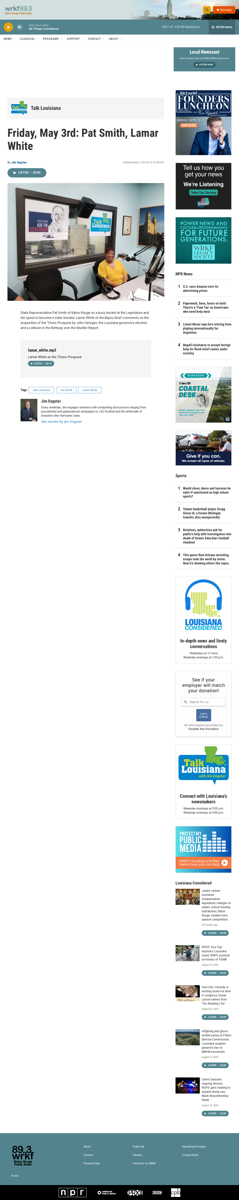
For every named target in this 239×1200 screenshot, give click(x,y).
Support (73, 38)
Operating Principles (194, 1146)
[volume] (19, 27)
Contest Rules (190, 1155)
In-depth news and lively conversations (203, 643)
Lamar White (89, 390)
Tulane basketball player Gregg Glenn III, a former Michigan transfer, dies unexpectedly (204, 513)
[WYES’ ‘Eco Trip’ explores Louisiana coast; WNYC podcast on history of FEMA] (188, 953)
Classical (27, 38)
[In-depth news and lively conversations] (203, 605)
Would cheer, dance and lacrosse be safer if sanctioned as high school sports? (207, 492)
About (113, 38)
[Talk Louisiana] (19, 108)
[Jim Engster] (29, 410)
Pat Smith (66, 390)
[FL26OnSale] (203, 122)
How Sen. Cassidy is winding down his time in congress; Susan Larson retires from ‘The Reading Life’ (216, 995)
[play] (8, 27)
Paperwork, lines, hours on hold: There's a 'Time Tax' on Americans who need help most (205, 307)
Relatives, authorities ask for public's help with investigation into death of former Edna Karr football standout (207, 536)
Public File (138, 1146)
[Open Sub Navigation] (14, 38)
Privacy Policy (92, 1163)
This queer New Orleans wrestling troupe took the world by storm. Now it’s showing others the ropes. (206, 559)
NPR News (184, 274)
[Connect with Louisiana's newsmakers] (203, 766)
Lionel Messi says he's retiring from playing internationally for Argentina (207, 328)
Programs (51, 38)
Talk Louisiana (46, 108)
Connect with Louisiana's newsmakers (203, 798)
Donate (226, 10)
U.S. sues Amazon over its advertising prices (200, 289)
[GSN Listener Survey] (203, 186)
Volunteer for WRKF (144, 1163)
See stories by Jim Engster (61, 421)
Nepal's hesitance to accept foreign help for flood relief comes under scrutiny (207, 349)
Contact (94, 38)
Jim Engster (19, 162)
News (8, 38)
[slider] (25, 27)
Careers (137, 1155)
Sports (181, 475)
